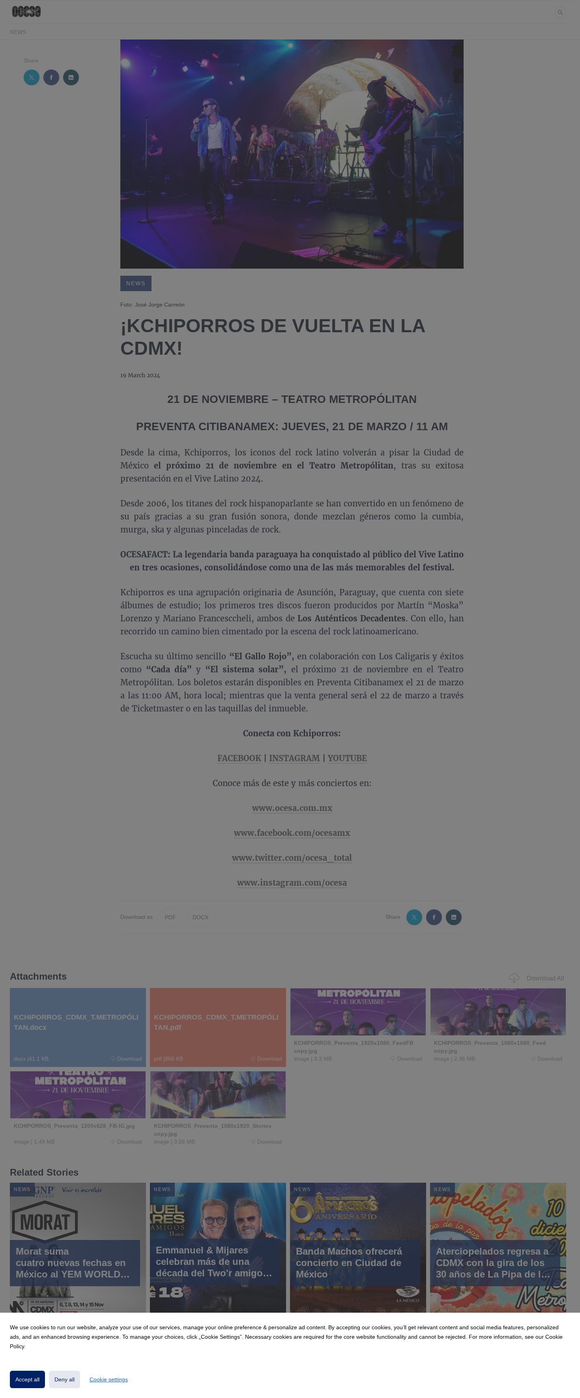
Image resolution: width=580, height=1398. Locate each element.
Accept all (27, 1379)
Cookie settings (109, 1379)
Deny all (64, 1379)
